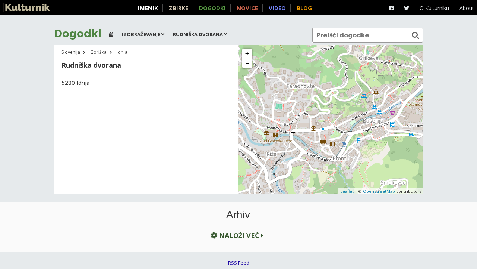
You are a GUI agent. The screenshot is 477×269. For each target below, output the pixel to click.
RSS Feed (238, 262)
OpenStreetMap (379, 191)
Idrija (122, 52)
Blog (304, 8)
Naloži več (239, 235)
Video (277, 8)
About (466, 8)
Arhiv (238, 214)
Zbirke (178, 8)
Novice (247, 8)
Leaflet (347, 191)
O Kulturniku (434, 8)
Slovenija (70, 52)
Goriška (98, 52)
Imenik (148, 8)
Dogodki (212, 8)
